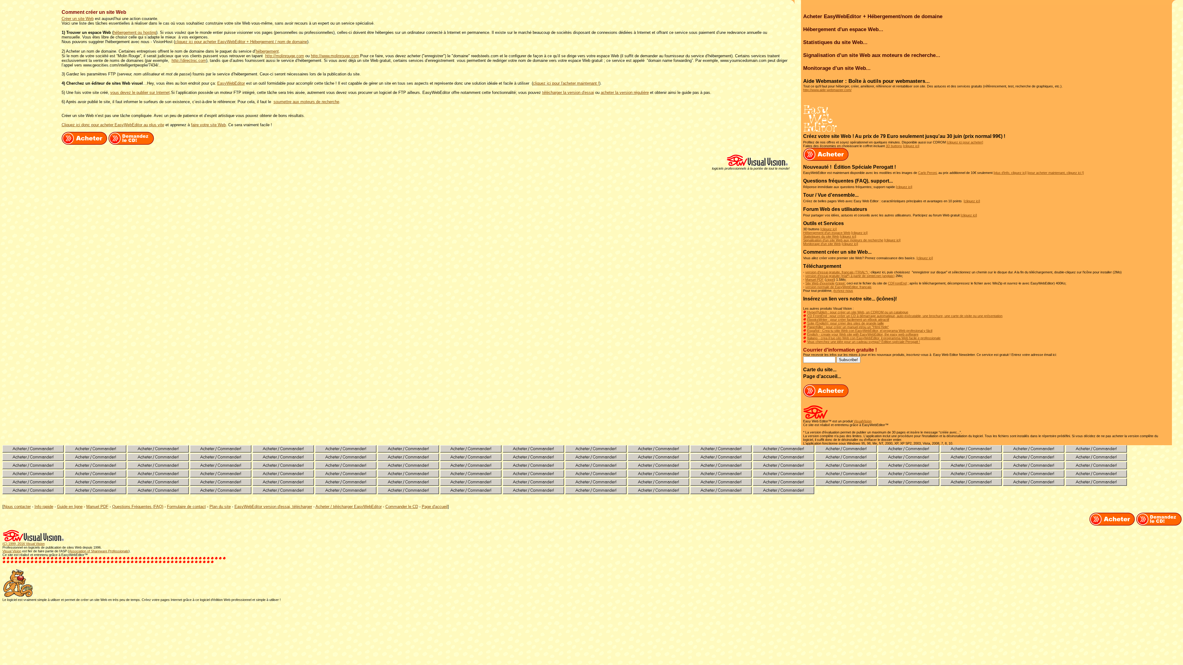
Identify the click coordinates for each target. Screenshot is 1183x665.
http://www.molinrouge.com (335, 56)
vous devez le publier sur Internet (140, 92)
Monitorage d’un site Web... (837, 68)
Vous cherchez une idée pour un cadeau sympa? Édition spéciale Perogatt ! (863, 342)
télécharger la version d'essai (568, 92)
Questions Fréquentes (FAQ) (137, 506)
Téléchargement (822, 266)
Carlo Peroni (927, 173)
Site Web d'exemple (820, 283)
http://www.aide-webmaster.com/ (827, 90)
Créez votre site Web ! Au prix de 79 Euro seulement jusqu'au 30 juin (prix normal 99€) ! (904, 136)
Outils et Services (823, 223)
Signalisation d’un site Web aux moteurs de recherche (843, 240)
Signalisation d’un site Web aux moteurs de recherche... (871, 55)
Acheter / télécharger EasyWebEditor (348, 506)
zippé (830, 279)
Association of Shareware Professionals (98, 551)
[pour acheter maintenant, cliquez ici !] (1055, 173)
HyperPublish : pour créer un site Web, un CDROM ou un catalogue (857, 312)
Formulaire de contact (186, 506)
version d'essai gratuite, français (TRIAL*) (837, 272)
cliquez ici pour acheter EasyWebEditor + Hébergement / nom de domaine (241, 41)
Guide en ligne (70, 506)
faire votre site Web (208, 125)
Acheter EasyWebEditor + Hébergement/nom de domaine (872, 16)
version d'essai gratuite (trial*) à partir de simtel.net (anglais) (850, 276)
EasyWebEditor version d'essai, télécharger (273, 506)
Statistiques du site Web (821, 236)
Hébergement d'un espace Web (826, 233)
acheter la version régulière (625, 92)
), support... (880, 180)
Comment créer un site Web (835, 252)
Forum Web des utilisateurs (835, 209)
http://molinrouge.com (284, 56)
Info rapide (44, 506)
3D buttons (894, 146)
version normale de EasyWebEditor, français (838, 287)
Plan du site (220, 506)
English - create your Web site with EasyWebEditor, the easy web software (862, 334)
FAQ (861, 180)
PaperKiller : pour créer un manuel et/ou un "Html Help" (848, 327)
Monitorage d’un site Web (822, 244)
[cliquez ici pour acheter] (965, 142)
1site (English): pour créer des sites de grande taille (845, 323)
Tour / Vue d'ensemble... (831, 195)
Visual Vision (11, 551)
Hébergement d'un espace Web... (843, 29)
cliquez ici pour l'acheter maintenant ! (566, 83)
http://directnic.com (189, 60)
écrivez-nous (843, 290)
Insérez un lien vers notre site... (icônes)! (850, 298)
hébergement (267, 51)
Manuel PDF (814, 279)
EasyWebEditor (231, 83)
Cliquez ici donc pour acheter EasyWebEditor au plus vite (113, 125)
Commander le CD (401, 506)
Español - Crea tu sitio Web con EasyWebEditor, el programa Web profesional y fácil (869, 330)
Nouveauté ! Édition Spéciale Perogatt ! (849, 167)
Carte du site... (819, 369)
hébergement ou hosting (134, 32)
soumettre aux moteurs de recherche (306, 101)
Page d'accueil (435, 506)
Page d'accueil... (822, 376)
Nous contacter (17, 506)
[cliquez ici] (911, 146)
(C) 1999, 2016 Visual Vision (23, 544)
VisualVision (863, 421)
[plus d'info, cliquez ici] (1010, 173)
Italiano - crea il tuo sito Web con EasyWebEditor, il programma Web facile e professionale (874, 338)
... (870, 252)
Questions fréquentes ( (829, 180)
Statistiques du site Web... (835, 42)
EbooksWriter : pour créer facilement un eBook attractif (848, 319)
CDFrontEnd (897, 283)
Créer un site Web (78, 18)
